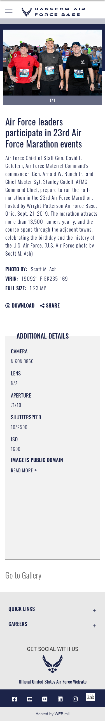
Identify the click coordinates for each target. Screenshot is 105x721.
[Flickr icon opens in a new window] (45, 699)
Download (22, 305)
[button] (9, 12)
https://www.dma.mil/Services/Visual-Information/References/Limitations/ (45, 541)
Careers (17, 624)
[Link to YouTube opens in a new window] (29, 699)
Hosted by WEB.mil (52, 714)
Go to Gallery (23, 575)
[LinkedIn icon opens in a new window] (60, 699)
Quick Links (21, 609)
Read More (22, 470)
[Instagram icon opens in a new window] (75, 699)
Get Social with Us (52, 649)
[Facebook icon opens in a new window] (14, 699)
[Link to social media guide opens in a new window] (90, 697)
